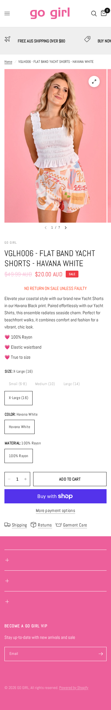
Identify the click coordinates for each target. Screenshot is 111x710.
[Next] (66, 228)
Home (8, 61)
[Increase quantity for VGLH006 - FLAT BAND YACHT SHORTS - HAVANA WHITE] (25, 479)
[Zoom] (94, 81)
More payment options (55, 510)
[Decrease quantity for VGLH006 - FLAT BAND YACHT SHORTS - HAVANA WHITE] (9, 479)
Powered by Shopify (73, 687)
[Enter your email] (101, 654)
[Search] (94, 13)
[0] (103, 13)
